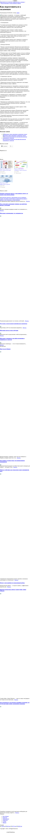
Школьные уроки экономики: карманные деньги (14, 135)
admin (18, 12)
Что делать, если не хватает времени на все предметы (13, 323)
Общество (5, 820)
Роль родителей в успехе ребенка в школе (11, 3)
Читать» (28, 201)
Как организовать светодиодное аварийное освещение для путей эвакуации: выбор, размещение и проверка (14, 703)
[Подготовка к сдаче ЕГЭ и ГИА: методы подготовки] (6, 164)
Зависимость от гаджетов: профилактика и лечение (12, 2)
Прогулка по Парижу (5, 349)
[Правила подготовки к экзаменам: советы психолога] (20, 164)
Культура (5, 817)
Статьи (4, 821)
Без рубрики (6, 816)
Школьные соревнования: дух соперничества (11, 213)
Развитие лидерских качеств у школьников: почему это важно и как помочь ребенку (14, 194)
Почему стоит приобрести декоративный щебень (12, 582)
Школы (4, 822)
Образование (6, 818)
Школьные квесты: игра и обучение (9, 330)
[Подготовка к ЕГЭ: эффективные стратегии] (6, 178)
